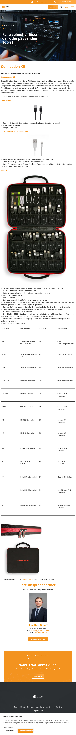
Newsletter (38, 676)
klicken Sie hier (27, 580)
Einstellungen (9, 730)
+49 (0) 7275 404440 (65, 2)
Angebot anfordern (38, 639)
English (67, 7)
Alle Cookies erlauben (25, 730)
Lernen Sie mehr (8, 727)
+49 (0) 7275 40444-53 (40, 632)
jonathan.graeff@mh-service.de (40, 630)
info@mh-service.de (42, 2)
